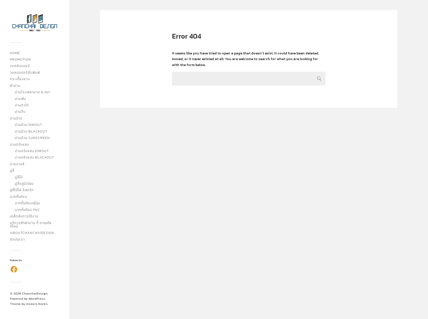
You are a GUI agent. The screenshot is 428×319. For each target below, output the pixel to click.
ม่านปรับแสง (19, 144)
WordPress (36, 298)
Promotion (20, 59)
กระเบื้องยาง (20, 79)
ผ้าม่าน (15, 85)
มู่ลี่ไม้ (19, 177)
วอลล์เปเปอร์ (20, 65)
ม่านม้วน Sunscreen (32, 137)
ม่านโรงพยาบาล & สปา (33, 92)
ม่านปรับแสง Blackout (34, 157)
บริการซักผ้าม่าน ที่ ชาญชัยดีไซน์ (31, 224)
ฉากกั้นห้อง (18, 196)
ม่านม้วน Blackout (31, 131)
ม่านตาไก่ (22, 105)
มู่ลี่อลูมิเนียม (24, 183)
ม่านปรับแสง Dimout (32, 151)
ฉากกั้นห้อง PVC (27, 209)
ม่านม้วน (16, 118)
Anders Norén (37, 303)
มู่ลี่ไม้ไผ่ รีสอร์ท (22, 190)
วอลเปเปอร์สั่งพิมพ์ (25, 72)
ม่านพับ (20, 98)
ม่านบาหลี (17, 164)
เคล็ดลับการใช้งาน (24, 216)
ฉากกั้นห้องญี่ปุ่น (27, 203)
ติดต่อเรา (17, 239)
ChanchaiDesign (35, 293)
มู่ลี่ (12, 170)
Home (15, 53)
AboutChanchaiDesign (32, 232)
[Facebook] (14, 269)
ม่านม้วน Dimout (28, 124)
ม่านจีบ (20, 111)
